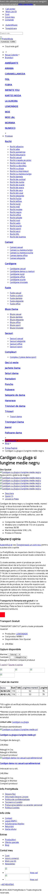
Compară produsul (26, 660)
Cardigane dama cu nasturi (22, 271)
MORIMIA (10, 122)
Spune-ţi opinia (15, 664)
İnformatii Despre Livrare (16, 796)
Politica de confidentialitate (17, 799)
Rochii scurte (16, 225)
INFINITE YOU (12, 89)
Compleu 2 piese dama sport (23, 357)
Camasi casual (16, 247)
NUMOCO (10, 128)
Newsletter (10, 863)
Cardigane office (17, 276)
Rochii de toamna (18, 236)
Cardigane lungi (17, 274)
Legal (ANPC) (11, 821)
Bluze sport (15, 325)
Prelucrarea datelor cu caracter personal (23, 805)
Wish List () (10, 861)
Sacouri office (16, 344)
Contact (8, 818)
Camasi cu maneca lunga (21, 250)
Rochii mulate (16, 209)
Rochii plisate (16, 217)
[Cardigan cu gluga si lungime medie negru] (20, 472)
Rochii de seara (17, 187)
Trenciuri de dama (15, 405)
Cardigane (10, 263)
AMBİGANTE (11, 62)
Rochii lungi (15, 204)
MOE (7, 111)
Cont (7, 855)
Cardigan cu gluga (20, 722)
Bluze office (15, 322)
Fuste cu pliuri (16, 295)
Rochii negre (15, 212)
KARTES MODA (13, 95)
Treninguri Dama (14, 421)
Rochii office (15, 215)
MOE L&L (10, 117)
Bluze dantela (16, 317)
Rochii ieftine (16, 201)
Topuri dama (16, 416)
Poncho (9, 384)
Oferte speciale (12, 842)
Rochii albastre (17, 146)
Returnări (9, 826)
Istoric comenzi (12, 858)
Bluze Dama (11, 309)
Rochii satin (15, 223)
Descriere (9, 493)
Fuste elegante (17, 301)
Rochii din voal (16, 193)
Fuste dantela (16, 298)
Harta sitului (10, 829)
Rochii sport (15, 228)
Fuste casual (15, 292)
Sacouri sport (16, 346)
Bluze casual (15, 314)
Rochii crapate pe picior (20, 160)
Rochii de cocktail (17, 179)
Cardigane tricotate (19, 282)
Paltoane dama (13, 432)
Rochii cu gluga (17, 168)
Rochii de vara (16, 190)
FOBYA (8, 84)
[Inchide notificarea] (34, 4)
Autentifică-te (6, 544)
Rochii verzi (15, 231)
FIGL (7, 79)
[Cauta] (1, 36)
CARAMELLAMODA (15, 73)
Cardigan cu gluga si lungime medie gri (18, 734)
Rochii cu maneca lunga (20, 174)
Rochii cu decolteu (18, 165)
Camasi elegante (17, 258)
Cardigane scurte (18, 279)
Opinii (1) (9, 496)
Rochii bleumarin (17, 154)
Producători (10, 839)
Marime (3, 654)
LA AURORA (11, 100)
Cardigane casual (18, 268)
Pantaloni (10, 378)
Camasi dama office (19, 255)
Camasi (9, 241)
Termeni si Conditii (13, 802)
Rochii (8, 141)
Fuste (8, 287)
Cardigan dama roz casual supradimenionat (20, 763)
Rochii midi (15, 206)
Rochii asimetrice (17, 152)
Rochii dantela (16, 176)
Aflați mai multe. (25, 4)
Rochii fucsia (15, 198)
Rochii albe (15, 149)
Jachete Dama (12, 367)
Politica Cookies (12, 807)
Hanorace (10, 400)
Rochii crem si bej (18, 163)
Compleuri (10, 351)
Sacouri (9, 333)
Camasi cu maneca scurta (21, 252)
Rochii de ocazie (17, 184)
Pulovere (10, 389)
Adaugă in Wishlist (8, 660)
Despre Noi (10, 794)
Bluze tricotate (16, 328)
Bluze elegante (17, 319)
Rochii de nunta (17, 182)
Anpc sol (34, 879)
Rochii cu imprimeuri (19, 171)
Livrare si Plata (12, 499)
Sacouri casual (16, 338)
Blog (7, 845)
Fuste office (15, 303)
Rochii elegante (17, 195)
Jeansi (8, 427)
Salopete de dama (15, 394)
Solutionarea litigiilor (14, 823)
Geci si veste (11, 362)
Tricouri (9, 411)
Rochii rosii (15, 220)
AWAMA (9, 68)
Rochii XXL (14, 234)
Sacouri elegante (17, 341)
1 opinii (3, 664)
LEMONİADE (11, 106)
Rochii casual (16, 157)
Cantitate (4, 657)
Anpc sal (34, 872)
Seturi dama (11, 373)
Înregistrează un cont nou (29, 544)
